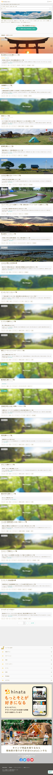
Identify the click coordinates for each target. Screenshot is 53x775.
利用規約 (10, 767)
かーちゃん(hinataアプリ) (6, 231)
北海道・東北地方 (6, 4)
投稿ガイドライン (27, 767)
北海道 (10, 4)
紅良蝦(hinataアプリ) (5, 52)
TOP (2, 4)
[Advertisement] (15, 636)
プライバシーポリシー (18, 767)
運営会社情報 (4, 767)
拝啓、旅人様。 (4, 202)
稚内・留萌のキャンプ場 (15, 4)
